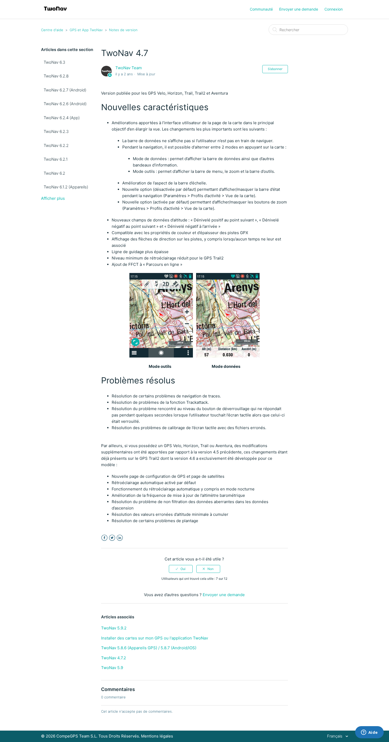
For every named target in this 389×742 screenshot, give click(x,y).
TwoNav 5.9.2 (113, 627)
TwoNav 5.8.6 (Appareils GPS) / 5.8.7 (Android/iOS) (148, 647)
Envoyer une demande (298, 9)
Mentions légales (157, 736)
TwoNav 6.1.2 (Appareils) (66, 186)
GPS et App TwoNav (86, 30)
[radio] (181, 569)
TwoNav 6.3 (54, 62)
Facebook (104, 538)
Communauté (261, 9)
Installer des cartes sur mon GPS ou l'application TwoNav (154, 638)
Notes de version (123, 30)
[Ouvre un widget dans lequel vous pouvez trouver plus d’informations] (369, 732)
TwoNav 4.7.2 (113, 657)
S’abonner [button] (275, 69)
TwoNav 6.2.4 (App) (62, 117)
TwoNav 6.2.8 (56, 75)
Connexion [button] (333, 9)
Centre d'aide (52, 30)
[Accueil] (55, 12)
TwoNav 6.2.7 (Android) (65, 89)
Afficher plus (53, 198)
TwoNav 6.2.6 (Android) (65, 103)
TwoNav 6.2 (54, 173)
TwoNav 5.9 (112, 667)
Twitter (112, 538)
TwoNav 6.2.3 (56, 131)
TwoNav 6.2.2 (56, 145)
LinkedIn (119, 538)
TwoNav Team (128, 67)
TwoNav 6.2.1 (56, 159)
